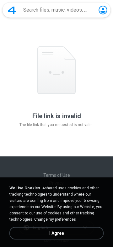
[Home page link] (12, 10)
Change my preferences (55, 219)
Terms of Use (56, 175)
